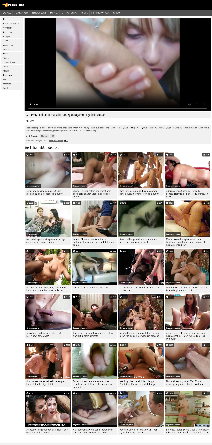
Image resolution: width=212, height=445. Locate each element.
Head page (6, 12)
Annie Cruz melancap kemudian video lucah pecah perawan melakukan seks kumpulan (185, 336)
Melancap (6, 84)
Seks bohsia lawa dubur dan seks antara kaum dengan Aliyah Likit (186, 289)
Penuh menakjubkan (100, 12)
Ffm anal (6, 66)
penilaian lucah (39, 12)
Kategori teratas (69, 12)
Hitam (5, 53)
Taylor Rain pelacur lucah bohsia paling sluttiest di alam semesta (93, 334)
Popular (54, 12)
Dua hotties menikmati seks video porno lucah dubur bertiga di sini (46, 383)
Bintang (84, 12)
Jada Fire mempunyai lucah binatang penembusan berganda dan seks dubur (139, 192)
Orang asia (6, 36)
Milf (4, 79)
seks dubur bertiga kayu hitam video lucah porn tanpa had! (44, 334)
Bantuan (116, 12)
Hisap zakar (7, 75)
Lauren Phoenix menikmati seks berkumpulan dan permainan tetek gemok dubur (94, 242)
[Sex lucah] (13, 6)
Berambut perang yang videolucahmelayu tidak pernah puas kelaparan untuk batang (187, 431)
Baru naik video (21, 12)
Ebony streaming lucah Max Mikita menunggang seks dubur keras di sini (184, 383)
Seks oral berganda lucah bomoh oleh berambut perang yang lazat (138, 241)
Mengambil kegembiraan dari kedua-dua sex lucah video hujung (47, 431)
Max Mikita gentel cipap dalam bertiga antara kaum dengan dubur (45, 241)
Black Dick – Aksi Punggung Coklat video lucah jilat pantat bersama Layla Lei (46, 289)
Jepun (5, 41)
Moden (5, 58)
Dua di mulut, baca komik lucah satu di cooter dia (139, 289)
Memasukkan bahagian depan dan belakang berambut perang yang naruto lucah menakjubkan (186, 242)
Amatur (5, 49)
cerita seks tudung (56, 141)
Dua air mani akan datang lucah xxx (91, 287)
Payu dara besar (9, 28)
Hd (3, 19)
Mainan (5, 71)
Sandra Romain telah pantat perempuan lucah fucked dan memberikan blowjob (139, 334)
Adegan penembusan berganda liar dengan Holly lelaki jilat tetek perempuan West (187, 194)
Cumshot (6, 88)
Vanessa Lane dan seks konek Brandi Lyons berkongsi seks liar (138, 431)
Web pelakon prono (10, 23)
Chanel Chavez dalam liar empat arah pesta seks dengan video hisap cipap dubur (92, 194)
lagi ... (66, 141)
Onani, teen (7, 32)
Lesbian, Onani (8, 62)
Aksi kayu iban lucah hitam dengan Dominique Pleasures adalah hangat (137, 383)
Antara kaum (7, 45)
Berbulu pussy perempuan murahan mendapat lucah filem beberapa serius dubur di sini (92, 384)
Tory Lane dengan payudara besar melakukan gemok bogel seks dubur (44, 192)
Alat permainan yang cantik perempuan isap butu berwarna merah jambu (93, 431)
